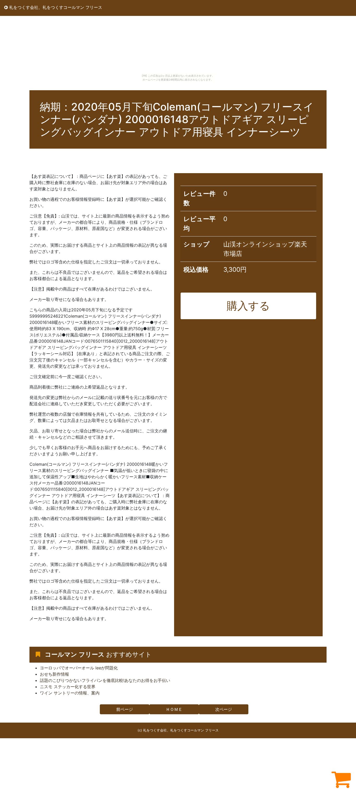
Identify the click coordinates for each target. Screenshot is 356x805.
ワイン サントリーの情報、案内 (70, 692)
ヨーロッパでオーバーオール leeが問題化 (79, 667)
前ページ (124, 709)
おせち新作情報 (54, 674)
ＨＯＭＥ (174, 709)
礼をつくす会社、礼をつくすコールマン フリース (55, 7)
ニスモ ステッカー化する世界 (67, 686)
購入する (248, 305)
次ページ (223, 709)
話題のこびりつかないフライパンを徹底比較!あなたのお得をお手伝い (105, 680)
